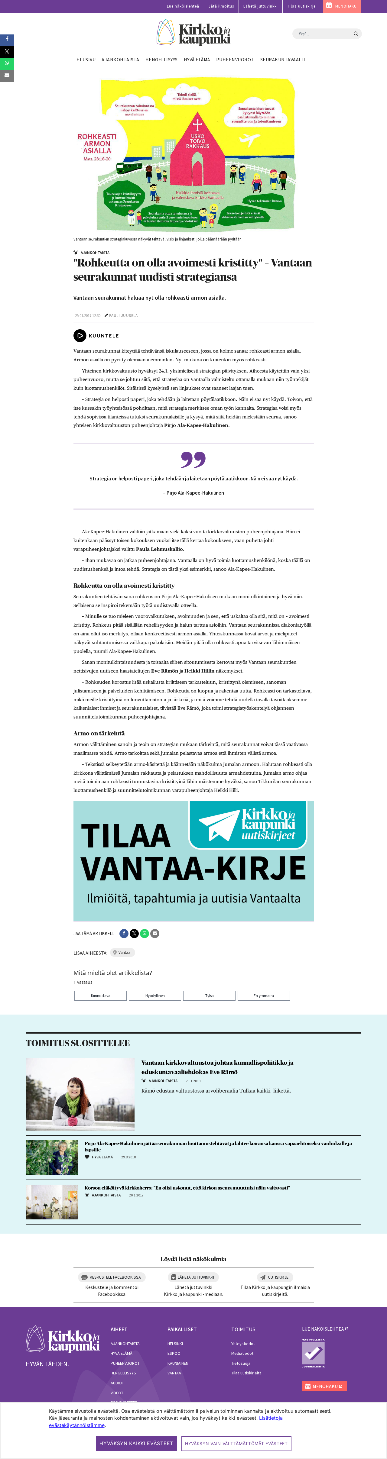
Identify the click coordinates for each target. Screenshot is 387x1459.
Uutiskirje (278, 1277)
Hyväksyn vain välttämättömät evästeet (236, 1443)
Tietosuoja (240, 1363)
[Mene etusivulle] (63, 1339)
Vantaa (174, 1373)
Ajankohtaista (125, 1343)
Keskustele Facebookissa (115, 1277)
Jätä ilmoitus (221, 6)
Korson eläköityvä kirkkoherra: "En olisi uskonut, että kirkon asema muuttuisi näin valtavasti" (187, 1188)
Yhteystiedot (243, 1343)
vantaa (124, 952)
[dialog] (193, 1430)
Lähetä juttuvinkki (260, 6)
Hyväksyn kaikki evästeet (136, 1443)
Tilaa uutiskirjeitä (246, 1373)
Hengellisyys (123, 1373)
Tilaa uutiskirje (301, 6)
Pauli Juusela (123, 315)
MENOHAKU (346, 6)
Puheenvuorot (125, 1363)
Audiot (117, 1383)
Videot (117, 1393)
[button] (123, 933)
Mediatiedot (242, 1353)
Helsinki (175, 1343)
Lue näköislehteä (183, 6)
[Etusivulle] (194, 32)
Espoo (173, 1353)
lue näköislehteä (323, 1329)
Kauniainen (177, 1363)
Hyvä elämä (121, 1353)
